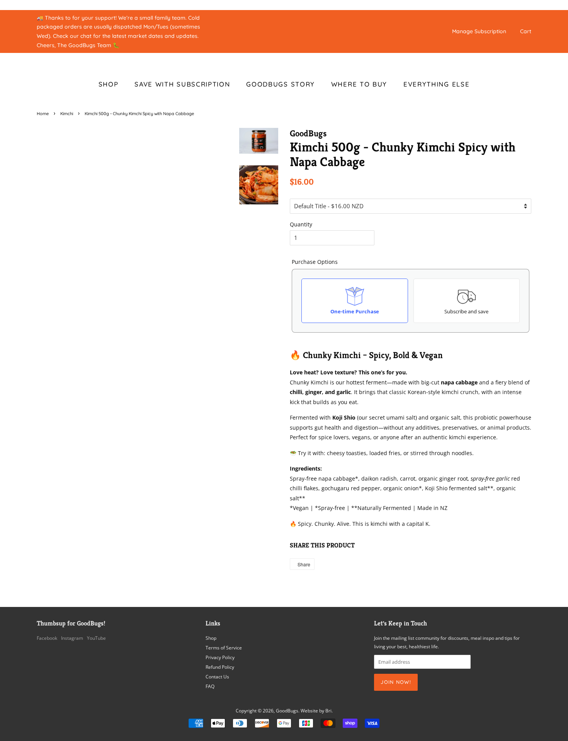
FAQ (210, 686)
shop (109, 84)
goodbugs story (280, 84)
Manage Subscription (479, 31)
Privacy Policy (220, 657)
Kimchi (66, 113)
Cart (525, 31)
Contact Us (217, 676)
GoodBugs (287, 710)
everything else (436, 84)
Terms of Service (224, 647)
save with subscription (182, 84)
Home (43, 113)
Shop (211, 638)
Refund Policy (220, 667)
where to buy (359, 84)
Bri (328, 710)
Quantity (301, 224)
